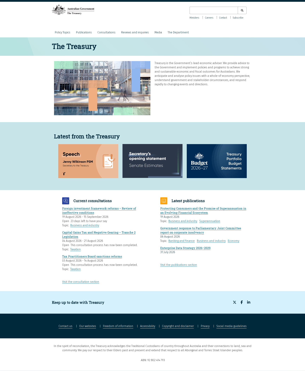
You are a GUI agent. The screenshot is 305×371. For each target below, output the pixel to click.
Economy (233, 241)
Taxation (75, 249)
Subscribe (238, 17)
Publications (84, 32)
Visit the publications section (178, 265)
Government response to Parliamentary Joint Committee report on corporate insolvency (200, 230)
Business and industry (84, 225)
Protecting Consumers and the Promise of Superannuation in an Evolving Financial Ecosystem (203, 210)
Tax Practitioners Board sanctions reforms (92, 256)
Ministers (194, 17)
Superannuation (209, 221)
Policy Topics (62, 32)
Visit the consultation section (80, 281)
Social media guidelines (231, 326)
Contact (223, 17)
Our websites (87, 326)
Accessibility (147, 326)
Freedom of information (118, 326)
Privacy (205, 326)
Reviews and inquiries (135, 32)
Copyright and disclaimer (178, 326)
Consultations (106, 32)
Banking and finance (181, 241)
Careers (209, 17)
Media (158, 32)
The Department (178, 32)
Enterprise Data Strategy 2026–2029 (185, 248)
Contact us (65, 326)
